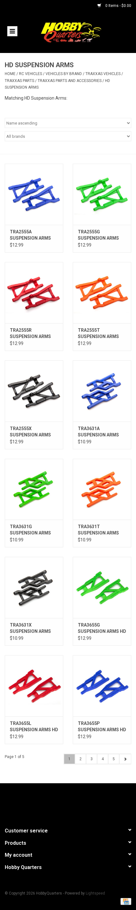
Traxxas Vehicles (103, 74)
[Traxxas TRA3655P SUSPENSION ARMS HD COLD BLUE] (102, 685)
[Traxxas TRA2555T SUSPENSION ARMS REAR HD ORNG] (102, 292)
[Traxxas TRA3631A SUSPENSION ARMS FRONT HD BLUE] (102, 391)
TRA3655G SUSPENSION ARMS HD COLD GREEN (102, 628)
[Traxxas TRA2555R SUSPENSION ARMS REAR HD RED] (34, 292)
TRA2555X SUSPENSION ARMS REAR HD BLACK (30, 432)
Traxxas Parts (19, 81)
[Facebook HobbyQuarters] (57, 802)
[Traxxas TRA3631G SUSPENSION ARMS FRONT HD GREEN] (34, 489)
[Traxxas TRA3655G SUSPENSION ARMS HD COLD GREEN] (102, 587)
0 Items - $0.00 (117, 5)
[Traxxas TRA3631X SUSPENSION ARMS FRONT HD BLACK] (34, 587)
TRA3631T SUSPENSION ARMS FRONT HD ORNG (98, 530)
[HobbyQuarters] (80, 31)
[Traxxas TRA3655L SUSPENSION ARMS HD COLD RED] (34, 685)
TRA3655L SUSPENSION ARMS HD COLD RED (34, 727)
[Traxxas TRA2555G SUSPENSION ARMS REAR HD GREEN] (102, 194)
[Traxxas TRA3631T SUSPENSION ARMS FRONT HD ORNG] (102, 489)
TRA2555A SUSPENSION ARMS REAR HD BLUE (30, 235)
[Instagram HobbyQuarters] (79, 802)
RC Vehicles (30, 74)
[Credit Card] (124, 901)
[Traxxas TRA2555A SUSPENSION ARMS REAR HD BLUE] (34, 194)
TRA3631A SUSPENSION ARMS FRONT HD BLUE (98, 432)
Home (10, 74)
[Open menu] (12, 31)
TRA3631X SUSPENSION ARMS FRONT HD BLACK (30, 628)
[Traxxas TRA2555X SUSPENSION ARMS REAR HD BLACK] (34, 391)
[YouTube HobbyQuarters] (68, 802)
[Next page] (125, 759)
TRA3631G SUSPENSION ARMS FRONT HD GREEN (30, 530)
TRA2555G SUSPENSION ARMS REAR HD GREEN (98, 235)
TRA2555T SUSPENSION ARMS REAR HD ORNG (98, 334)
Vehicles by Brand (64, 74)
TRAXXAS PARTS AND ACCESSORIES (70, 81)
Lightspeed (95, 893)
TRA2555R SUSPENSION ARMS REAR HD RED (30, 334)
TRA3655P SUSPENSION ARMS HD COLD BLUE (102, 727)
